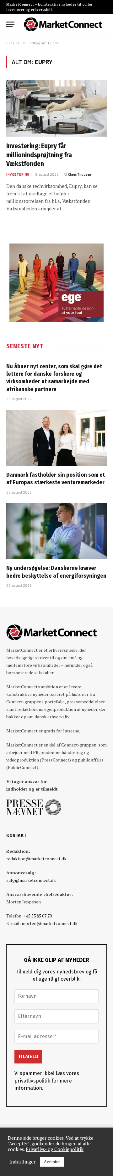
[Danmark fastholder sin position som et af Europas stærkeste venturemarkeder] (56, 438)
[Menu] (10, 24)
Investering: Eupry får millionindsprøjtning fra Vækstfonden (39, 155)
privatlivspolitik (32, 1081)
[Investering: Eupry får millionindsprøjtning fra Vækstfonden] (56, 108)
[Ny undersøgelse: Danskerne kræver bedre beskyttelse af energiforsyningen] (56, 531)
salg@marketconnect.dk (31, 880)
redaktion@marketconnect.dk (36, 859)
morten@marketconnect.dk (50, 923)
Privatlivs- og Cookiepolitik (54, 1149)
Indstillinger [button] (22, 1162)
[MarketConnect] (63, 24)
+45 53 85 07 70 (38, 916)
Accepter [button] (52, 1161)
